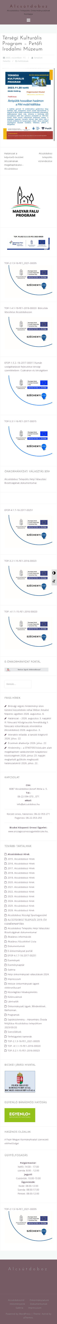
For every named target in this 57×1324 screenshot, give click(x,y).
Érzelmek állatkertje (18, 743)
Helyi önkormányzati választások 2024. (28, 974)
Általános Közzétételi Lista (22, 941)
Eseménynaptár (16, 965)
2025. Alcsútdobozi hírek (21, 905)
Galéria (11, 969)
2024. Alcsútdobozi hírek (21, 901)
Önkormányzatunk (39, 1300)
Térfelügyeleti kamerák (20, 1036)
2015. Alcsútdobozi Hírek (21, 859)
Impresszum (14, 979)
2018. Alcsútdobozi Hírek (21, 873)
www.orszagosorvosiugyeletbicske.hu (28, 831)
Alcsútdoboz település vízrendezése (45, 157)
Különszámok (15, 997)
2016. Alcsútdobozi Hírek (21, 863)
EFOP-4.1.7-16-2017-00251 (22, 955)
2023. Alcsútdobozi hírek (21, 896)
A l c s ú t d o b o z (28, 6)
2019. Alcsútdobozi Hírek (21, 877)
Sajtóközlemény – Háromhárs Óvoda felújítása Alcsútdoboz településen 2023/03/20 (26, 1023)
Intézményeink (17, 1304)
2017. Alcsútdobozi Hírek (21, 868)
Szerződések (14, 1031)
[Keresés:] (18, 684)
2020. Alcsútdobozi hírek (21, 882)
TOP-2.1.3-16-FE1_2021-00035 (24, 1041)
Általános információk (19, 936)
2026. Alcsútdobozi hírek (21, 910)
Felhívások (23, 61)
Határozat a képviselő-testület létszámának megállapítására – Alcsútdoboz (14, 161)
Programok (13, 1014)
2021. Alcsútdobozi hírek (21, 887)
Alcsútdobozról (16, 1300)
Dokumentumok (16, 946)
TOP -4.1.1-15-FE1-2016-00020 (24, 1046)
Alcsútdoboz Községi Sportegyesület (27, 915)
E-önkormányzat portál (20, 951)
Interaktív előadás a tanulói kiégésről (28, 734)
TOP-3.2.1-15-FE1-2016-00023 (24, 1050)
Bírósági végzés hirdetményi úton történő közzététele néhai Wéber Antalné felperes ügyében (27, 710)
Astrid (45, 1313)
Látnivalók (13, 1001)
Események (14, 960)
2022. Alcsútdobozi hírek (21, 891)
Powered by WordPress (18, 1313)
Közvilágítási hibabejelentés (23, 992)
